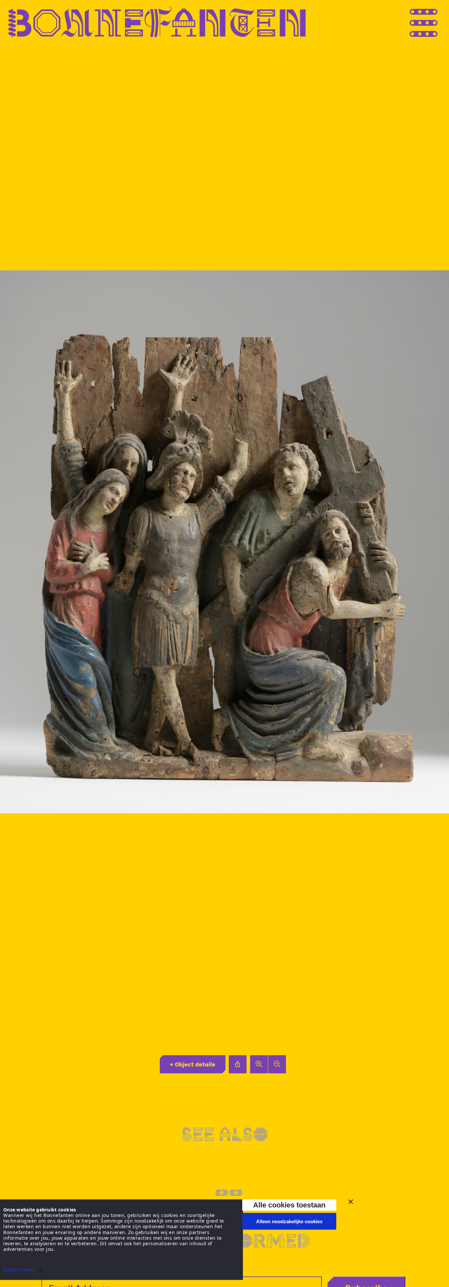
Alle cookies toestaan (289, 1205)
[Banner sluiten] (350, 1202)
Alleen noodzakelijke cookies (289, 1221)
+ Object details (192, 1064)
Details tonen (18, 1269)
